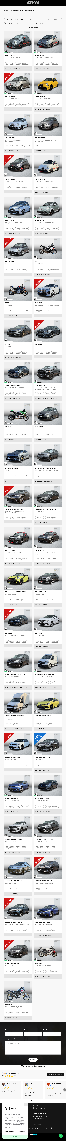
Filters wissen (33, 27)
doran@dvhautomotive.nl (39, 1108)
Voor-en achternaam (12, 1030)
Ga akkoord (15, 1136)
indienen (33, 1060)
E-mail (26, 1030)
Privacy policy (37, 1124)
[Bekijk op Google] (3, 1084)
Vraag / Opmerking (11, 1039)
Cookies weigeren (20, 1131)
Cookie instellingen (9, 1131)
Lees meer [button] (28, 1096)
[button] (1, 1089)
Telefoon (46, 1030)
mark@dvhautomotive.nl (39, 1110)
